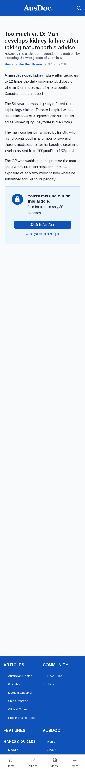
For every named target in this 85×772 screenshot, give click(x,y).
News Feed (54, 676)
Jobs (50, 684)
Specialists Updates (21, 717)
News (9, 64)
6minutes (14, 684)
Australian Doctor (20, 676)
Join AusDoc (44, 225)
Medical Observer (20, 692)
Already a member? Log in (42, 234)
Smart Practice (18, 701)
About (51, 750)
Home (51, 741)
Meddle (13, 750)
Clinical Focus (17, 709)
